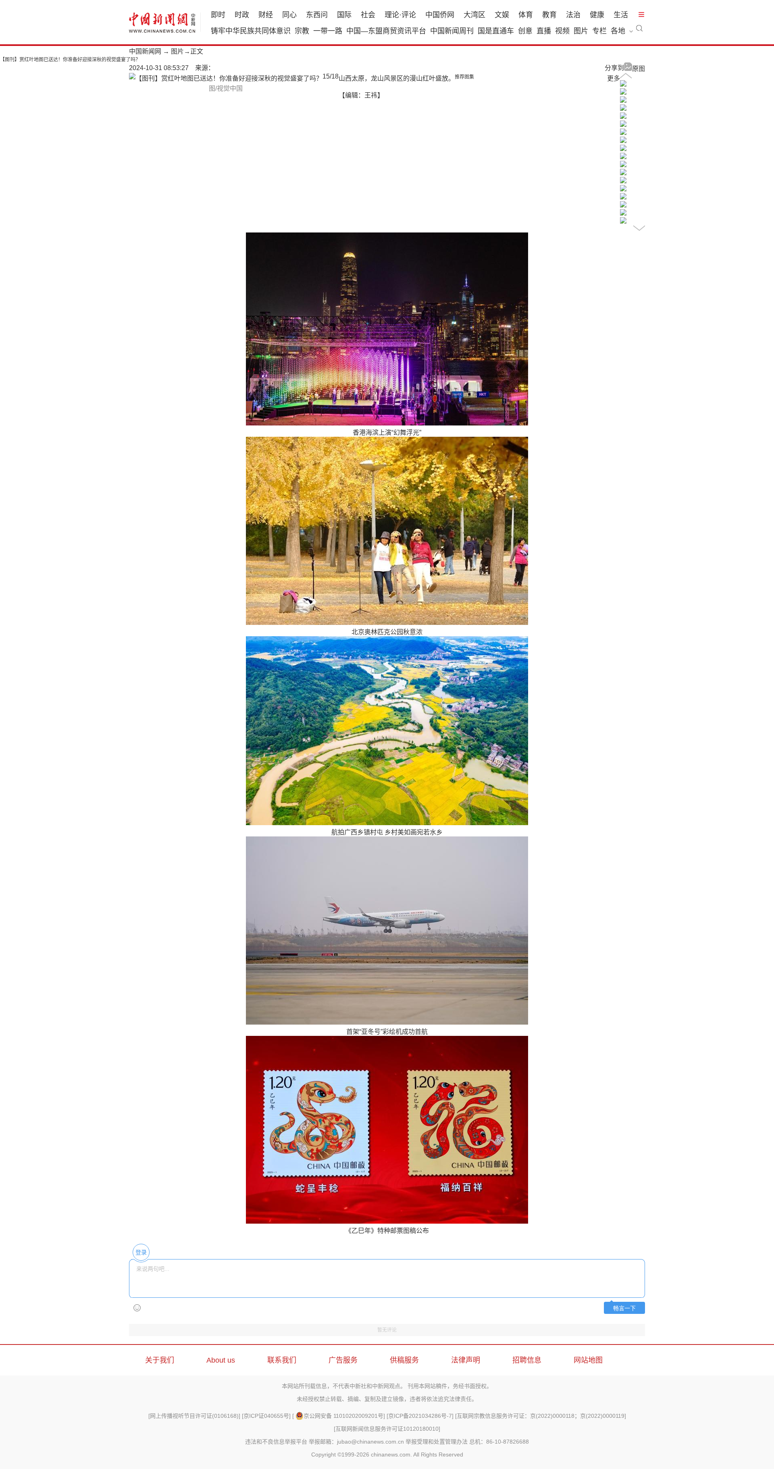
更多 (613, 78)
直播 (544, 31)
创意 (525, 31)
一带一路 (327, 31)
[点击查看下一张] (225, 78)
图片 (581, 31)
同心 (289, 15)
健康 (597, 15)
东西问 (317, 15)
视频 (562, 31)
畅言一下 (624, 1308)
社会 (368, 15)
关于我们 (159, 1360)
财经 (265, 15)
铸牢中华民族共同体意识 (251, 31)
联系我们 (281, 1360)
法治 (573, 15)
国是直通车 (496, 31)
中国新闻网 (145, 51)
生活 (621, 15)
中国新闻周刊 (452, 31)
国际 (344, 15)
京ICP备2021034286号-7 (420, 1416)
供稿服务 (404, 1360)
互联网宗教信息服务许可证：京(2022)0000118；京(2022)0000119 (540, 1416)
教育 (549, 15)
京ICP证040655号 (266, 1416)
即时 (218, 15)
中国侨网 (439, 15)
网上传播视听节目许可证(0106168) (194, 1416)
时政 (242, 15)
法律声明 (465, 1360)
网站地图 (588, 1360)
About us (220, 1360)
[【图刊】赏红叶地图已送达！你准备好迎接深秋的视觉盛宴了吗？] (623, 84)
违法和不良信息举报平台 (276, 1441)
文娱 (502, 15)
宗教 (302, 31)
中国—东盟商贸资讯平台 (386, 31)
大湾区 (474, 15)
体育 (525, 15)
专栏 (599, 31)
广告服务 (343, 1360)
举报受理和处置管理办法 (437, 1441)
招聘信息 (526, 1360)
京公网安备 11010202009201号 (343, 1416)
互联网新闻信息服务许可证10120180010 (387, 1428)
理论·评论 (400, 15)
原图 (638, 68)
